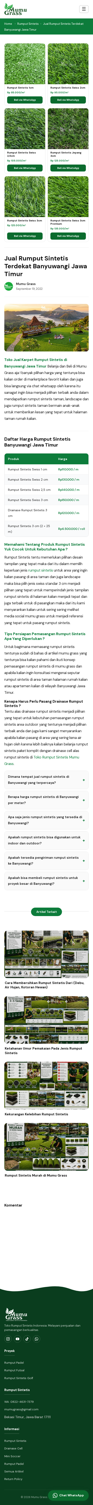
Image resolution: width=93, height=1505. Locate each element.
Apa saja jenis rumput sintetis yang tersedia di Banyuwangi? (45, 820)
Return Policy (13, 1479)
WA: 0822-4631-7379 (19, 1402)
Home (8, 24)
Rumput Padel (14, 1363)
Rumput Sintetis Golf (18, 1378)
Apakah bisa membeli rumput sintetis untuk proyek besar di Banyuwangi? (43, 881)
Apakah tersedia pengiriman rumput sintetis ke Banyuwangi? (43, 861)
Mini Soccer (12, 1456)
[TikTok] (27, 1339)
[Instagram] (8, 1339)
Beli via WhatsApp (25, 99)
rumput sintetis (40, 570)
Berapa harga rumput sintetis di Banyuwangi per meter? (43, 800)
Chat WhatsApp (71, 1495)
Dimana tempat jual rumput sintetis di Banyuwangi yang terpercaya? (38, 780)
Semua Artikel (14, 1471)
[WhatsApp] (36, 1339)
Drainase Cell (13, 1448)
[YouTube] (17, 1339)
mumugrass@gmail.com (21, 1409)
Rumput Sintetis (28, 24)
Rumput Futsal (14, 1370)
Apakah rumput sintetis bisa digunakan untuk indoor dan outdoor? (44, 840)
